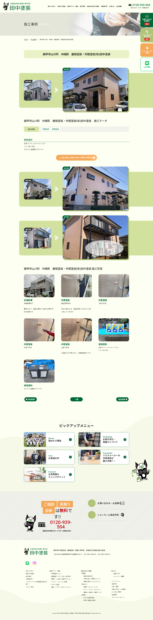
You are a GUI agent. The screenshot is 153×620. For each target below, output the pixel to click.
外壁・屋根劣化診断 (89, 600)
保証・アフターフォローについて (61, 587)
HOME (26, 39)
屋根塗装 (55, 129)
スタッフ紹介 (30, 587)
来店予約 (114, 584)
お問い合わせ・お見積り (119, 589)
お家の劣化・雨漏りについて (92, 579)
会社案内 (114, 595)
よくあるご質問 (116, 592)
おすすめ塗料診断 (89, 598)
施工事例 (82, 6)
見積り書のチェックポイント (92, 581)
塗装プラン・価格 (55, 571)
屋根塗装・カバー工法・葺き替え (61, 576)
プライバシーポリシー (118, 597)
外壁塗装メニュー (56, 573)
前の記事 (121, 399)
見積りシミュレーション (91, 587)
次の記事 (31, 399)
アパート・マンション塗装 (59, 582)
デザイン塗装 (55, 584)
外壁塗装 (45, 129)
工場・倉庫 (115, 586)
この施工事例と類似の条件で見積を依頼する (75, 157)
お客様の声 (104, 6)
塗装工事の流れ (88, 576)
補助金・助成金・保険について (93, 592)
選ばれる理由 (62, 6)
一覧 (76, 399)
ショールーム (116, 581)
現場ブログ (117, 573)
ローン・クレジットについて (92, 589)
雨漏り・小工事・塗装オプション (61, 579)
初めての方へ (52, 6)
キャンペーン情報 (119, 576)
